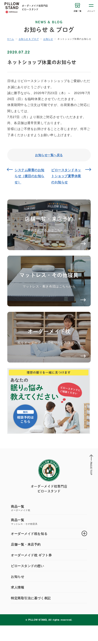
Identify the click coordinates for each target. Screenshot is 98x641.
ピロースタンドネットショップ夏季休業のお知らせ (66, 175)
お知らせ (17, 576)
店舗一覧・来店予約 (26, 544)
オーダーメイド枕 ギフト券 (31, 555)
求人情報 (17, 587)
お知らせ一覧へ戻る (49, 155)
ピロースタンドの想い (27, 565)
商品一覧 (20, 508)
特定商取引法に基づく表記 (31, 598)
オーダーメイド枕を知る (29, 533)
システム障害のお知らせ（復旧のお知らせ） (29, 175)
